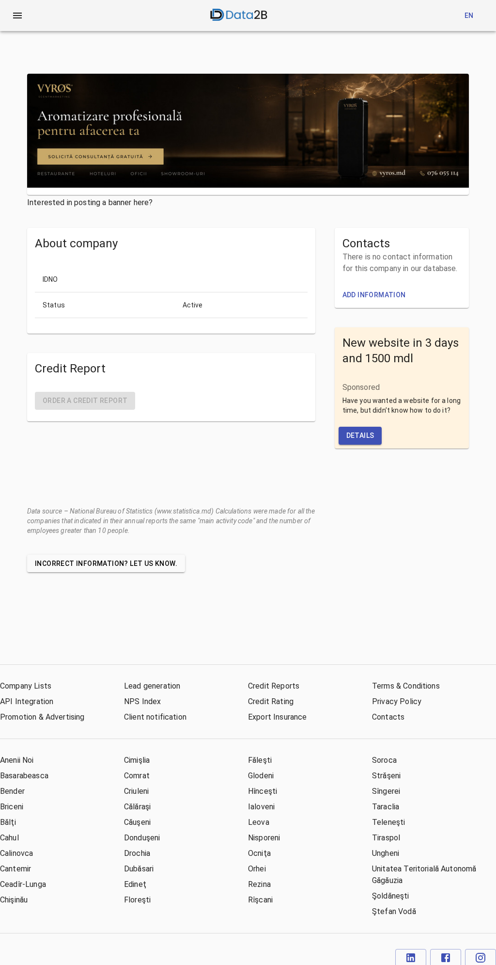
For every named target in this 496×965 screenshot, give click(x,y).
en (469, 15)
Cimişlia (137, 760)
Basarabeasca (24, 775)
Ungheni (385, 853)
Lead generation (152, 686)
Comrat (137, 775)
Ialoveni (261, 806)
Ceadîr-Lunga (23, 884)
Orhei (257, 868)
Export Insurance (277, 717)
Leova (258, 822)
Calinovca (16, 853)
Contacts (388, 717)
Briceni (11, 806)
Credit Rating (271, 701)
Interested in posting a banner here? (90, 202)
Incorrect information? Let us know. (106, 563)
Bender (12, 791)
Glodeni (261, 775)
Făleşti (260, 760)
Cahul (9, 837)
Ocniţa (259, 853)
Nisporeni (264, 837)
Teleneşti (388, 822)
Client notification (155, 717)
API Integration (26, 701)
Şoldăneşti (390, 896)
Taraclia (385, 806)
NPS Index (142, 701)
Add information (374, 295)
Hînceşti (262, 791)
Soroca (384, 760)
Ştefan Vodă (394, 911)
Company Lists (25, 686)
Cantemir (15, 868)
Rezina (259, 884)
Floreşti (137, 899)
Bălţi (8, 822)
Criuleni (136, 791)
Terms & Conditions (406, 686)
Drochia (137, 853)
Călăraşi (137, 806)
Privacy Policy (396, 701)
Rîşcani (260, 899)
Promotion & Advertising (42, 717)
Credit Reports (273, 686)
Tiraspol (386, 837)
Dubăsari (139, 868)
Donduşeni (142, 837)
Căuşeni (137, 822)
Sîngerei (386, 791)
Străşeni (386, 775)
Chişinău (14, 899)
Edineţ (135, 884)
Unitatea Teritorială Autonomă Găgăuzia (424, 874)
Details (360, 435)
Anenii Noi (17, 760)
